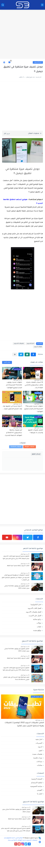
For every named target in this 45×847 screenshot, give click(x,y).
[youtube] (7, 537)
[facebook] (38, 537)
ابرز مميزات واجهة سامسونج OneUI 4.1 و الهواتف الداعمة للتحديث (13, 432)
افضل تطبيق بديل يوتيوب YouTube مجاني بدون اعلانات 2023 (16, 587)
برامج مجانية (37, 619)
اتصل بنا (39, 794)
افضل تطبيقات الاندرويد (33, 612)
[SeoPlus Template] (39, 838)
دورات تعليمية (37, 758)
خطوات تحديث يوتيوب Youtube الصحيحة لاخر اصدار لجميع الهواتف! (14, 385)
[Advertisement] (22, 34)
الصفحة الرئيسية (36, 779)
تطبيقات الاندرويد (19, 343)
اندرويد (40, 747)
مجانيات (39, 765)
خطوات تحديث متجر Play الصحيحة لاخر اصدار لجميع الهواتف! (33, 409)
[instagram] (17, 537)
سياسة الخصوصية (36, 786)
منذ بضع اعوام (37, 380)
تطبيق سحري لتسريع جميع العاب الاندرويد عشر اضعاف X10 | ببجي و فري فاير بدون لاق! (16, 557)
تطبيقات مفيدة (37, 754)
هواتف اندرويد (38, 347)
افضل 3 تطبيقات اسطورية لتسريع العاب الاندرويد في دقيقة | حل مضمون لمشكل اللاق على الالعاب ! (15, 578)
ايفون (40, 750)
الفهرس (39, 790)
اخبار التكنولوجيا (36, 604)
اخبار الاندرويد (38, 62)
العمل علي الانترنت (35, 615)
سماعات (39, 761)
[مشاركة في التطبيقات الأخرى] (14, 354)
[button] (33, 354)
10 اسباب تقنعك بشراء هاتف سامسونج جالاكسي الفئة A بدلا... (34, 385)
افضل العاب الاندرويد (34, 608)
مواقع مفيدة (37, 630)
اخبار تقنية (39, 739)
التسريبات (39, 743)
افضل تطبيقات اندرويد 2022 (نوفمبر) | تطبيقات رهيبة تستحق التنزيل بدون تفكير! (24, 724)
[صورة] (37, 557)
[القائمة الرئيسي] (42, 5)
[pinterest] (15, 844)
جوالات (39, 623)
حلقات (39, 627)
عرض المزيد (7, 362)
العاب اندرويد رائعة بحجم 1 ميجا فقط (18, 565)
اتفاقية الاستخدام (36, 782)
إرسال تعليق (36, 454)
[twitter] (28, 537)
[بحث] (2, 5)
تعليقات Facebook (16, 446)
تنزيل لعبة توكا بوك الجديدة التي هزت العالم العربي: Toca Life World (16, 678)
